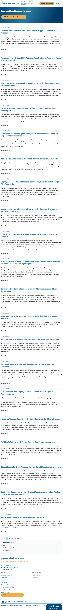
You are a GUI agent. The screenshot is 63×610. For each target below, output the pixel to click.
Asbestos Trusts (5, 580)
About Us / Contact (6, 592)
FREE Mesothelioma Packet (12, 17)
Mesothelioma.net (22, 601)
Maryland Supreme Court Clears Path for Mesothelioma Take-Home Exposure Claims (30, 84)
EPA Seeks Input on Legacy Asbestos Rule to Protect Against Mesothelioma (27, 393)
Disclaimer (35, 577)
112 (18, 538)
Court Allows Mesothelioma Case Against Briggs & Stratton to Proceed (28, 32)
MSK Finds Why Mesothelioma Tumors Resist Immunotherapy (28, 442)
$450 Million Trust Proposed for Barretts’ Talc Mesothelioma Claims (30, 339)
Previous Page (1, 538)
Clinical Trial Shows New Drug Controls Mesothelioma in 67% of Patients (29, 236)
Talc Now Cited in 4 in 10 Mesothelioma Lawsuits (22, 517)
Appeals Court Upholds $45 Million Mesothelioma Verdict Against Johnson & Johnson (29, 210)
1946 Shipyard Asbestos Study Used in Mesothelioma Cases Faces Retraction (29, 317)
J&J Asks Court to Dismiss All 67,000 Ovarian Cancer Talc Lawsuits (29, 159)
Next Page (20, 538)
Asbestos (7, 550)
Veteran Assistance (6, 585)
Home (4, 545)
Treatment (4, 577)
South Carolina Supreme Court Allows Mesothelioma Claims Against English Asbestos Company (31, 493)
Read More (4, 49)
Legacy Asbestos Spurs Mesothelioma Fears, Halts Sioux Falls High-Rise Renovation (30, 183)
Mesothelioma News (6, 590)
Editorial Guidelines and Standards (41, 580)
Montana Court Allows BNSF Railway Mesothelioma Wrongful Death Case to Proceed (31, 59)
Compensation (5, 582)
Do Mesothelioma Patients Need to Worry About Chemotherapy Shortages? (29, 110)
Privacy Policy (36, 575)
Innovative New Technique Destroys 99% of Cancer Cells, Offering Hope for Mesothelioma (29, 135)
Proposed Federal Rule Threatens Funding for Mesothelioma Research (27, 366)
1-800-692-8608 (7, 565)
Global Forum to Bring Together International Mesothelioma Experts (31, 467)
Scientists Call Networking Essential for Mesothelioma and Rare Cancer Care (29, 290)
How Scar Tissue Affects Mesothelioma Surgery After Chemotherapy (30, 419)
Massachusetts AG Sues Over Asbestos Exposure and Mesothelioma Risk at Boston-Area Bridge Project (30, 263)
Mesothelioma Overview (11, 548)
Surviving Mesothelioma (7, 587)
